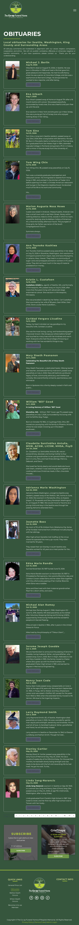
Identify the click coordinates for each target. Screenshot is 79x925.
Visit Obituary (33, 85)
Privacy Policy (27, 922)
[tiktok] (48, 898)
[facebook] (31, 898)
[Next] (73, 816)
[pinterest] (37, 898)
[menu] (74, 10)
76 (65, 816)
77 (69, 816)
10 (56, 816)
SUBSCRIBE (20, 850)
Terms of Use (40, 922)
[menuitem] (15, 885)
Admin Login (51, 922)
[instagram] (42, 898)
